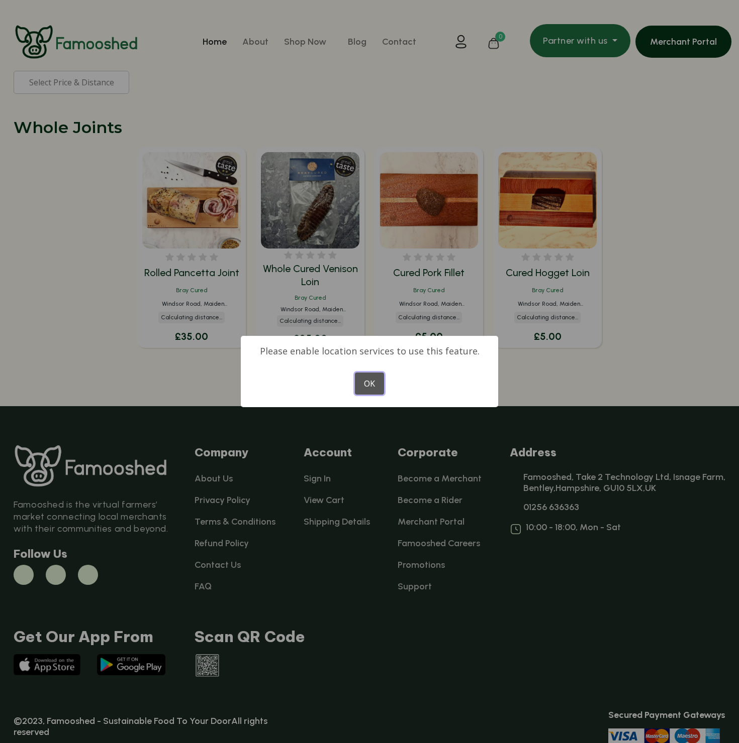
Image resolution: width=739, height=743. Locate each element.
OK (369, 383)
